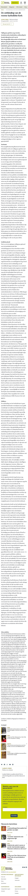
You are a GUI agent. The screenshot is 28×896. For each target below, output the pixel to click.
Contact (3, 891)
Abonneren (15, 2)
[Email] (10, 764)
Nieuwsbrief (4, 7)
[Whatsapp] (7, 764)
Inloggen (17, 878)
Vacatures (17, 880)
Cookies (16, 893)
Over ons (3, 876)
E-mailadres (5, 807)
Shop (25, 7)
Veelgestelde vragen (5, 888)
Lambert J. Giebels (4, 19)
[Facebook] (4, 764)
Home (2, 9)
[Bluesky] (1, 764)
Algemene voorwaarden (20, 888)
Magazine (11, 7)
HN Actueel (19, 7)
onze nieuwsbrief (12, 872)
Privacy (16, 891)
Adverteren (3, 883)
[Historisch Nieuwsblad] (5, 2)
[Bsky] (24, 867)
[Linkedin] (12, 764)
